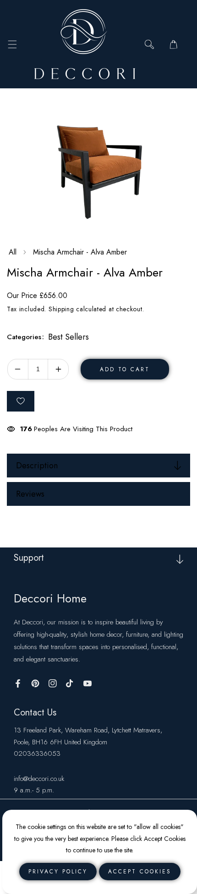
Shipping (61, 309)
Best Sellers (68, 337)
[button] (12, 44)
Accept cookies (139, 871)
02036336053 (37, 753)
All (12, 252)
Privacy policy (58, 871)
